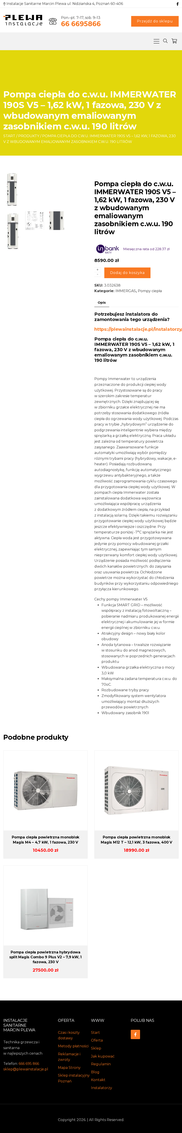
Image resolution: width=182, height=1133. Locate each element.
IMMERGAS (125, 291)
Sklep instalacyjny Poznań (74, 1078)
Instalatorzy (101, 1088)
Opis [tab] (102, 302)
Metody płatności (73, 1046)
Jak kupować (103, 1056)
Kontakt (98, 1080)
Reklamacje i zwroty (69, 1057)
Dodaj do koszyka (127, 273)
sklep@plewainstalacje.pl (25, 1069)
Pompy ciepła (150, 291)
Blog (95, 1072)
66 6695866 (81, 24)
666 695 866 (29, 1064)
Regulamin (101, 1064)
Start (9, 136)
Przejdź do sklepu (155, 21)
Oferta (97, 1040)
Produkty (28, 136)
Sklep (96, 1048)
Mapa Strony (69, 1068)
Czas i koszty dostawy (69, 1035)
